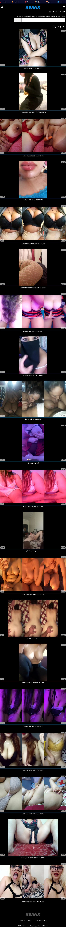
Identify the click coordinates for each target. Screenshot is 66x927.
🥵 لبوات (37, 2)
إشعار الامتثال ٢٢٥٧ (40, 920)
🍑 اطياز (48, 2)
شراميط (30, 920)
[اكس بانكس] (33, 7)
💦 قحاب (60, 2)
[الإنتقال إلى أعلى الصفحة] (63, 923)
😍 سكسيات (15, 2)
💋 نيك (27, 2)
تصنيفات (22, 920)
